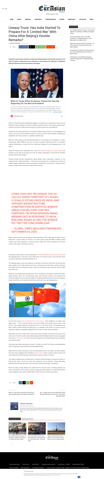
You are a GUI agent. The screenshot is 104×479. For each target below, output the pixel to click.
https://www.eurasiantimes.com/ (27, 405)
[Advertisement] (37, 53)
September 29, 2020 (24, 231)
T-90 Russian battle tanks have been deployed (50, 254)
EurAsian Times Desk (15, 43)
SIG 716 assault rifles (20, 338)
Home (10, 24)
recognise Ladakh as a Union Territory (51, 150)
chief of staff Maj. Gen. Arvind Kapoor (32, 321)
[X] (6, 9)
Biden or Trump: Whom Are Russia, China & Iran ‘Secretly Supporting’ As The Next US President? (21, 393)
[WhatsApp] (27, 382)
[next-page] (12, 444)
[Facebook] (3, 9)
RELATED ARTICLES (15, 419)
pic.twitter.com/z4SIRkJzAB (30, 223)
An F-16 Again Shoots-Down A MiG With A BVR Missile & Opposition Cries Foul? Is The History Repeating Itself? (52, 394)
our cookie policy (56, 475)
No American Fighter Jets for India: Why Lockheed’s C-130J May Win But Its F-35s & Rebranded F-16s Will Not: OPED (81, 38)
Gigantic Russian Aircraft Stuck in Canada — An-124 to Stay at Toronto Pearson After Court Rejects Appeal (55, 437)
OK (78, 476)
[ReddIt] (31, 382)
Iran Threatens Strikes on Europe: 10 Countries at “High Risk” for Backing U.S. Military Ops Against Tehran (17, 437)
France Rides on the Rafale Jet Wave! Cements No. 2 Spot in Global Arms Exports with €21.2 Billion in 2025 (82, 52)
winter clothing (39, 353)
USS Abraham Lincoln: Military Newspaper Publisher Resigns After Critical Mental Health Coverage (81, 58)
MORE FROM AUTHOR (27, 419)
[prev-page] (10, 444)
